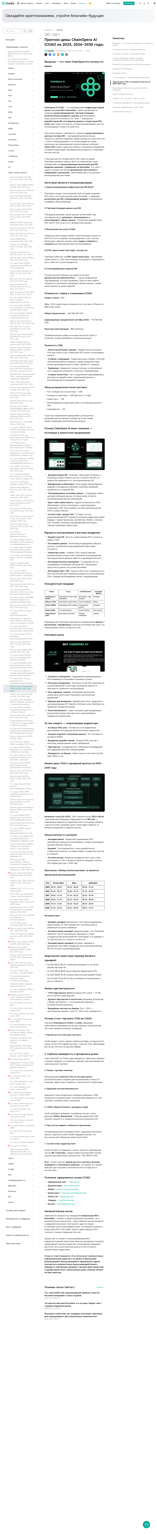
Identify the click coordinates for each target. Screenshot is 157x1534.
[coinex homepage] (8, 3)
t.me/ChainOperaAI (66, 1200)
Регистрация (129, 3)
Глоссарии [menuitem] (10, 40)
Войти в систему (113, 3)
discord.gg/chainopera (66, 1204)
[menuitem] (20, 54)
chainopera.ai (74, 1182)
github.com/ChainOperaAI (67, 1189)
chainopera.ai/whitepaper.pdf (74, 1193)
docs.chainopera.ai (72, 1186)
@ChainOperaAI (67, 1197)
